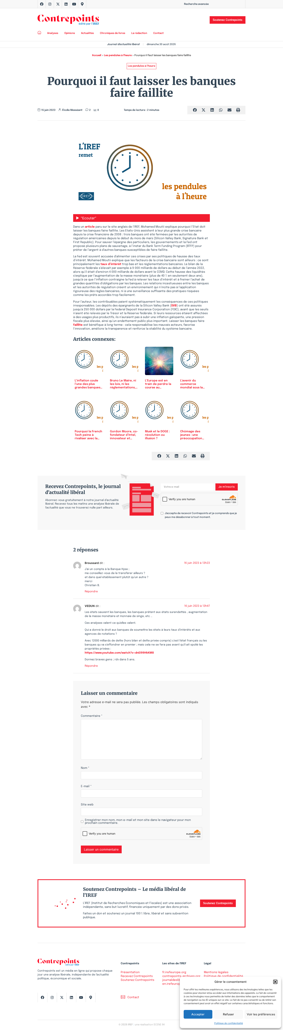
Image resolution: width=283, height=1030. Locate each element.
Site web (87, 804)
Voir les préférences (261, 1014)
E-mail (86, 786)
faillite (78, 325)
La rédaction (139, 33)
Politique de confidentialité (228, 1023)
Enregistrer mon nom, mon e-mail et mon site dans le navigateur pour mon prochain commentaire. (138, 822)
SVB (174, 305)
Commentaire (91, 716)
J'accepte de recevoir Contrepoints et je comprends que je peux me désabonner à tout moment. (201, 515)
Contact (158, 33)
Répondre (91, 591)
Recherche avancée (196, 4)
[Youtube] (74, 4)
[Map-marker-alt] (82, 4)
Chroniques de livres (112, 33)
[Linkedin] (66, 4)
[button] (275, 982)
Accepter (197, 1014)
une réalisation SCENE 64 (150, 1024)
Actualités (87, 33)
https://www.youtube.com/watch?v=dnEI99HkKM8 (119, 652)
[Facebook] (42, 4)
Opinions (69, 33)
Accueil (96, 55)
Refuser (228, 1014)
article (90, 226)
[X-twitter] (58, 4)
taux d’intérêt (110, 264)
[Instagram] (50, 4)
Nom (85, 768)
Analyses (52, 33)
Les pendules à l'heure (118, 55)
